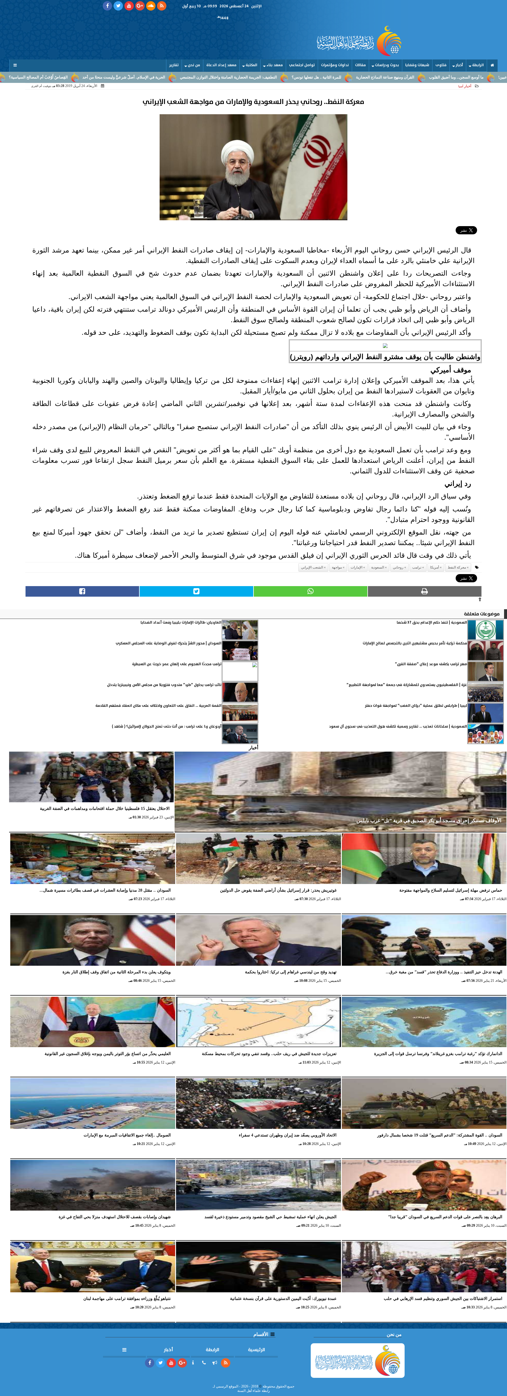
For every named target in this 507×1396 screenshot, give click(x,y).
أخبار (459, 65)
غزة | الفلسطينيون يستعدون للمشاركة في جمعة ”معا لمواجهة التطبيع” (407, 685)
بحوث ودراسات (387, 65)
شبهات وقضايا (417, 65)
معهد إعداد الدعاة (221, 65)
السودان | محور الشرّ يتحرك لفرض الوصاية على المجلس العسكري (169, 643)
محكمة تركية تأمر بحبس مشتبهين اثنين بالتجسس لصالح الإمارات (415, 643)
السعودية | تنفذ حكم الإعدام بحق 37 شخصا (432, 623)
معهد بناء (274, 65)
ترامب (416, 567)
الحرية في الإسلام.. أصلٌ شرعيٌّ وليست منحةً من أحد (198, 77)
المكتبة (251, 65)
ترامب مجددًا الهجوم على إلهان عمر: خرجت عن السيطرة (177, 664)
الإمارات (356, 567)
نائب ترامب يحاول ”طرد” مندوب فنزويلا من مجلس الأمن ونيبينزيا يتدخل (164, 685)
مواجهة (337, 567)
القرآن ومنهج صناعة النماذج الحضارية (460, 77)
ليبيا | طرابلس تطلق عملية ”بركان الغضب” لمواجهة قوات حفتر (416, 706)
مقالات (360, 65)
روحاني (398, 567)
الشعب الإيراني (312, 567)
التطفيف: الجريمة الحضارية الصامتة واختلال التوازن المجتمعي (303, 77)
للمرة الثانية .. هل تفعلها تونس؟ (391, 77)
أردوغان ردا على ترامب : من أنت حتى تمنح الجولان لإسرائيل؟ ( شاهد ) (167, 726)
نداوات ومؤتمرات (335, 65)
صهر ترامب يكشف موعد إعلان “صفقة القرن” (431, 664)
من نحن (194, 65)
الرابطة (478, 65)
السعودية (377, 567)
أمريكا (434, 567)
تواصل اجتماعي (302, 65)
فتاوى (441, 65)
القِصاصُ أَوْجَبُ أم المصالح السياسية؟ (113, 77)
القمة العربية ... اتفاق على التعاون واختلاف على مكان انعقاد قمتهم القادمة (158, 706)
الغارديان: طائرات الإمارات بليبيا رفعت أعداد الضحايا (181, 623)
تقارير (174, 65)
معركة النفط (457, 567)
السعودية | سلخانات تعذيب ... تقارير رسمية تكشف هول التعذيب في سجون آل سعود (398, 726)
